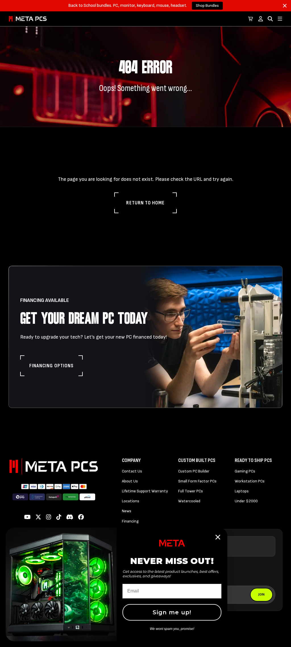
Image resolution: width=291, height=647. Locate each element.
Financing (130, 521)
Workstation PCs (250, 481)
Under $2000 (246, 501)
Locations (130, 501)
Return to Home (145, 203)
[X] (38, 517)
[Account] (260, 18)
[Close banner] (284, 5)
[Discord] (69, 517)
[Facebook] (81, 517)
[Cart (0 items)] (250, 19)
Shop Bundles (207, 5)
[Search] (270, 18)
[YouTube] (27, 517)
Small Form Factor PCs (197, 481)
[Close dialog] (218, 537)
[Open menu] (279, 18)
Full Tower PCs (190, 491)
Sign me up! (172, 612)
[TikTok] (58, 517)
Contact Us (132, 471)
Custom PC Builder (193, 471)
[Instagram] (48, 517)
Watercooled (189, 501)
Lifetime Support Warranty (145, 491)
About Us (130, 481)
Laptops (242, 491)
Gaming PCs (245, 471)
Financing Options (51, 366)
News (126, 511)
